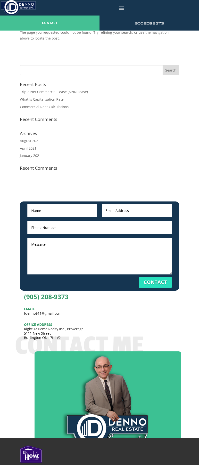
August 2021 (30, 140)
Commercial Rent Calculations (44, 106)
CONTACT (50, 23)
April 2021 (28, 148)
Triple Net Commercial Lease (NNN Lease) (54, 91)
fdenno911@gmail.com (42, 313)
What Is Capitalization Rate (42, 99)
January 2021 (30, 155)
